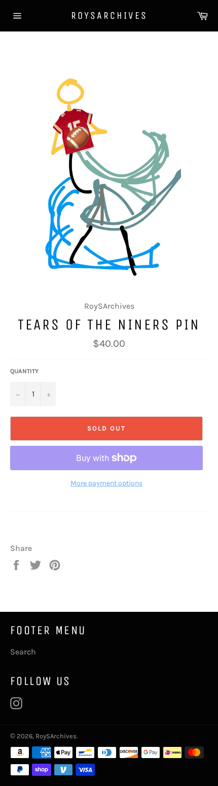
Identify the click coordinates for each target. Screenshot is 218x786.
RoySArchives (109, 15)
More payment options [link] (106, 483)
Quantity (24, 371)
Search (23, 652)
